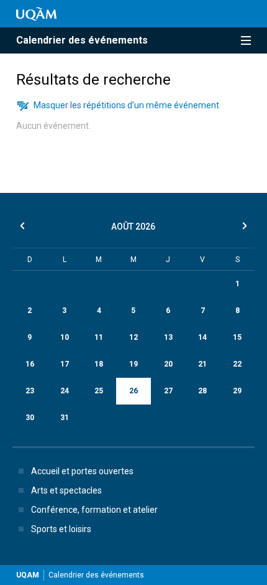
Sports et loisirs (61, 529)
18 (98, 364)
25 (98, 390)
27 (168, 390)
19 (133, 364)
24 (64, 390)
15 (237, 337)
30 (29, 417)
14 (202, 337)
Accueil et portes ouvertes (82, 471)
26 (133, 390)
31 (64, 417)
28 (202, 390)
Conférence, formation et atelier (94, 510)
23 (29, 390)
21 (202, 364)
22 (237, 364)
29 (237, 390)
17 (64, 364)
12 (133, 337)
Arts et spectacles (66, 490)
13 (168, 337)
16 (29, 364)
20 (168, 364)
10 (64, 337)
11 (98, 337)
